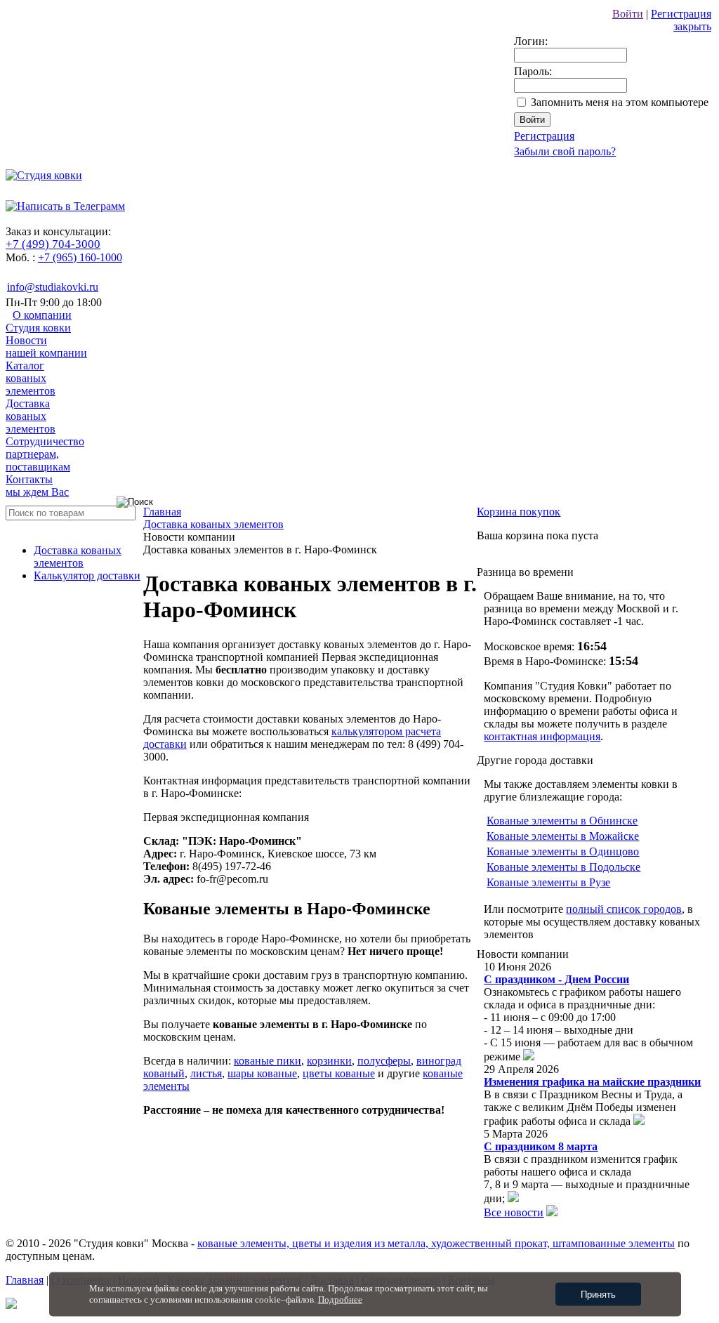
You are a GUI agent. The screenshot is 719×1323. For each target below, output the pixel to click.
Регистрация (681, 14)
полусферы (384, 1061)
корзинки (329, 1061)
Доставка (30, 416)
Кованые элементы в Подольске (563, 867)
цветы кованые (339, 1073)
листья (206, 1073)
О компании (39, 321)
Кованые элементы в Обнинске (562, 821)
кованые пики (267, 1061)
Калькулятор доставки (87, 575)
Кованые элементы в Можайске (563, 836)
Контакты (37, 485)
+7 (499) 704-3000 (53, 244)
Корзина (518, 512)
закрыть (692, 26)
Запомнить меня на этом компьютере (619, 102)
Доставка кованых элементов (77, 556)
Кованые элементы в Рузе (548, 882)
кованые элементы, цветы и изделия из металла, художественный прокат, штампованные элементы (436, 1243)
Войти (627, 14)
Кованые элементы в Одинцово (563, 851)
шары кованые (262, 1073)
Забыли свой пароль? (565, 151)
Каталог (30, 378)
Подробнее (340, 1299)
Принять (598, 1294)
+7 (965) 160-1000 (80, 257)
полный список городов (624, 909)
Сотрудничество (45, 454)
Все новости (513, 1212)
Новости (46, 346)
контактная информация (542, 736)
